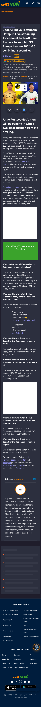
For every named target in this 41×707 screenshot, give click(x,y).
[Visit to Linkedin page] (34, 479)
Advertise (17, 659)
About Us (5, 659)
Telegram (20, 468)
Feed (31, 655)
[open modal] (36, 647)
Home (4, 655)
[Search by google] (27, 3)
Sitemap (33, 659)
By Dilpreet (7, 56)
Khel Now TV (35, 663)
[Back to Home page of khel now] (10, 4)
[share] (31, 109)
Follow (17, 56)
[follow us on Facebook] (11, 681)
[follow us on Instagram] (16, 681)
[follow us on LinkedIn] (29, 681)
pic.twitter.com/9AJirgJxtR (23, 320)
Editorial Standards (21, 668)
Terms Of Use (7, 668)
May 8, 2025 (17, 333)
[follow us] (24, 109)
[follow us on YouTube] (24, 681)
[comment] (17, 109)
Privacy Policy (19, 663)
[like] (9, 109)
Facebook (14, 460)
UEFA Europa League (9, 27)
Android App (8, 465)
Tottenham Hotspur (11, 187)
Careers (17, 655)
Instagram (7, 462)
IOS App (20, 465)
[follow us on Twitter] (20, 681)
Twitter (23, 460)
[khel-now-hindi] (38, 3)
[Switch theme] (33, 3)
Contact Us (6, 663)
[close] (37, 689)
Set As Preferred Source (15, 61)
